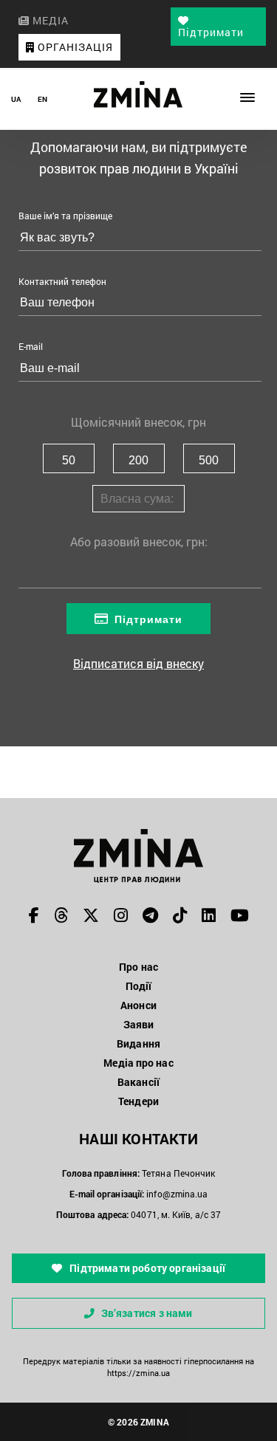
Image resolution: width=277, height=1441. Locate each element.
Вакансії (138, 1082)
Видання (138, 1043)
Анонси (138, 1005)
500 (209, 460)
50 (68, 460)
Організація (74, 47)
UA (16, 99)
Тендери (138, 1101)
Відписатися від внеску (138, 663)
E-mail (30, 346)
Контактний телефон (62, 281)
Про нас (138, 967)
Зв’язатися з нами (147, 1313)
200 (138, 460)
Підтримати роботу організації (146, 1268)
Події (139, 986)
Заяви (138, 1024)
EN (42, 99)
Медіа (49, 20)
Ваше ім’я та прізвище (65, 215)
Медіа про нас (138, 1063)
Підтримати (211, 32)
